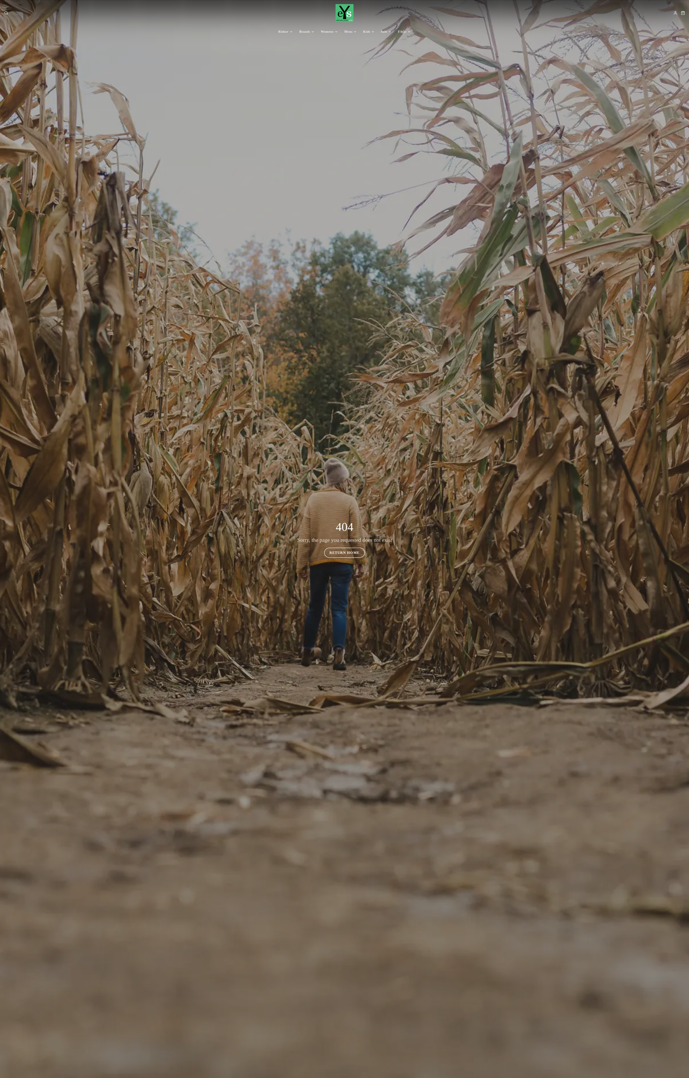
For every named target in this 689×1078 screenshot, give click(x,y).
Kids (366, 31)
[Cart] (683, 13)
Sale (384, 31)
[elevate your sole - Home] (344, 13)
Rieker (283, 31)
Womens (327, 31)
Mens (348, 31)
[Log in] (675, 13)
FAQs (402, 31)
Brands (304, 31)
